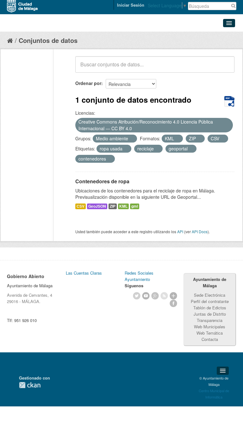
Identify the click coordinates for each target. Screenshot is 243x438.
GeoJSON (97, 206)
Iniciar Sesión (130, 5)
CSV (80, 206)
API (180, 231)
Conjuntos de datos (48, 40)
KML (123, 206)
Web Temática (209, 333)
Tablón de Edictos (209, 308)
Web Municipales (209, 327)
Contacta (210, 339)
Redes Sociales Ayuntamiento (139, 276)
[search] (225, 68)
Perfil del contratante (210, 301)
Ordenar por (88, 83)
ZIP (112, 206)
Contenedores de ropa (102, 181)
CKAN (29, 385)
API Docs (200, 231)
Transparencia (209, 320)
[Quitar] (135, 128)
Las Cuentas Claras (84, 273)
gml (134, 206)
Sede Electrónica (209, 295)
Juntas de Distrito (210, 314)
